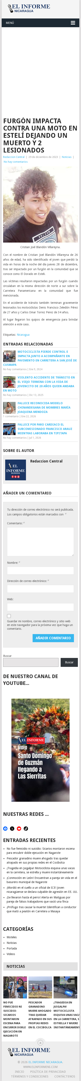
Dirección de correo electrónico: (28, 581)
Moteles (12, 937)
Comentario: (16, 523)
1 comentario (11, 416)
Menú (10, 22)
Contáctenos (64, 1076)
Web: (10, 599)
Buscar (7, 656)
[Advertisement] (40, 69)
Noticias (66, 157)
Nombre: (13, 563)
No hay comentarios (16, 161)
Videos (11, 954)
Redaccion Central (14, 157)
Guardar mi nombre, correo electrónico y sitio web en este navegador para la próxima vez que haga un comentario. (40, 625)
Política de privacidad (48, 1071)
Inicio (19, 1071)
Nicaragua (23, 334)
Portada (12, 948)
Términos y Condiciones (29, 1076)
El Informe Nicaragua (45, 1062)
